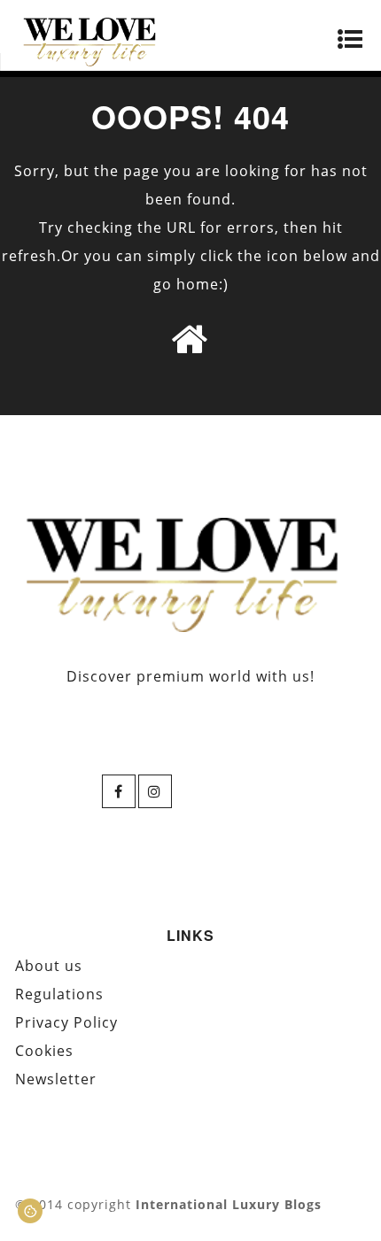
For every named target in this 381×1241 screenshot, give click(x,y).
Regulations (59, 994)
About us (48, 965)
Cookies (44, 1050)
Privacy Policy (66, 1022)
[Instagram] (155, 791)
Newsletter (56, 1079)
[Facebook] (119, 791)
